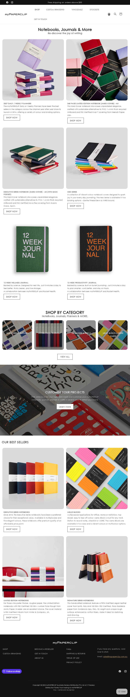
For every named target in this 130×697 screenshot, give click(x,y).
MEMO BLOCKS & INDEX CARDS (113, 334)
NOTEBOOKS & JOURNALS (49, 333)
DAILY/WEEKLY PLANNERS (18, 333)
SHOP (37, 9)
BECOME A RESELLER (44, 649)
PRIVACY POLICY (74, 662)
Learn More (65, 406)
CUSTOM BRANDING (12, 653)
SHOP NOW (12, 117)
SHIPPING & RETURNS (76, 653)
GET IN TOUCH (41, 653)
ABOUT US (39, 658)
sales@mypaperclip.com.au (115, 656)
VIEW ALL (65, 356)
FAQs (69, 649)
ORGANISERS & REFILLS (81, 333)
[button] (37, 9)
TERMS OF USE (73, 658)
